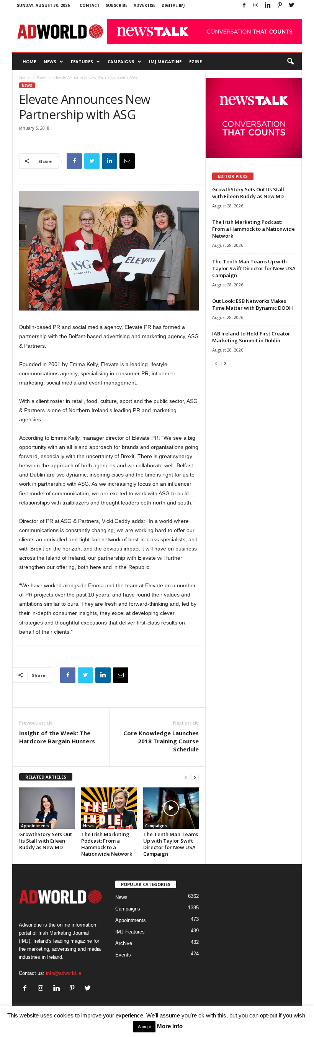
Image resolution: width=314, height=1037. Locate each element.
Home (29, 61)
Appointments (35, 825)
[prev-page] (186, 777)
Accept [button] (144, 1026)
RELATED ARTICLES (45, 777)
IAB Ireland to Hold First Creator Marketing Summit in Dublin (251, 337)
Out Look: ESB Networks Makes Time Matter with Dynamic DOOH (252, 304)
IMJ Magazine (165, 61)
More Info (170, 1026)
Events (123, 955)
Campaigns (121, 61)
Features (82, 61)
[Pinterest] (279, 5)
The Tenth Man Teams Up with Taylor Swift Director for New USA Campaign (170, 844)
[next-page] (195, 777)
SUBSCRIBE (117, 5)
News (50, 61)
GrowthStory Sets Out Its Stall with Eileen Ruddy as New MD (45, 841)
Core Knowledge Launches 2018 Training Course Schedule (161, 741)
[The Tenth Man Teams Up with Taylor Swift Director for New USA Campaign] (171, 808)
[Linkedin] (267, 5)
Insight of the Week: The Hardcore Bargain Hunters (57, 737)
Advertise (144, 5)
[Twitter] (291, 5)
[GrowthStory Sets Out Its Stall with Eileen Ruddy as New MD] (47, 808)
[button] (290, 61)
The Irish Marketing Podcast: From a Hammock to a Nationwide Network (106, 844)
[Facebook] (244, 5)
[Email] (127, 161)
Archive (123, 943)
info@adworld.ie (63, 973)
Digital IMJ (173, 5)
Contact (90, 5)
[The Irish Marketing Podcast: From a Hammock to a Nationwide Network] (109, 808)
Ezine (195, 61)
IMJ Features (130, 932)
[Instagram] (255, 5)
